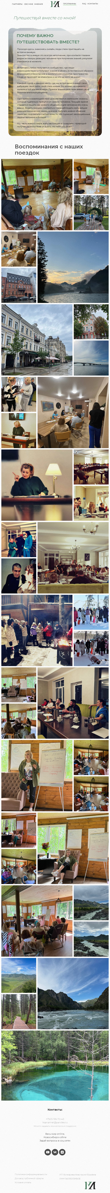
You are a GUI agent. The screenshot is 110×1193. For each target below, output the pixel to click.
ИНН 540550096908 (69, 1178)
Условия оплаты (23, 1182)
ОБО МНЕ (28, 4)
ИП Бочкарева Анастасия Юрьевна (77, 1174)
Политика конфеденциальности (31, 1174)
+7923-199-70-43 (55, 1119)
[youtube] (48, 1152)
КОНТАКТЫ (93, 4)
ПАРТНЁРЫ (17, 4)
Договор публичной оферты (29, 1178)
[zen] (62, 1152)
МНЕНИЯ (38, 4)
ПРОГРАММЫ (69, 4)
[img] (55, 4)
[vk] (55, 1152)
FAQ (84, 4)
